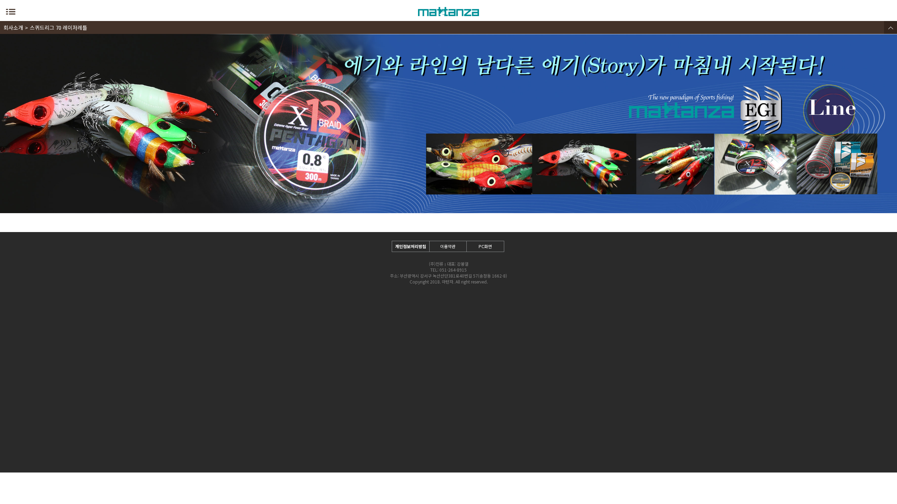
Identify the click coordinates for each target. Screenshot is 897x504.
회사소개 (13, 27)
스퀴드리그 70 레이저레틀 (58, 27)
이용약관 (448, 246)
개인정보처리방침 (410, 246)
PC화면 (485, 246)
